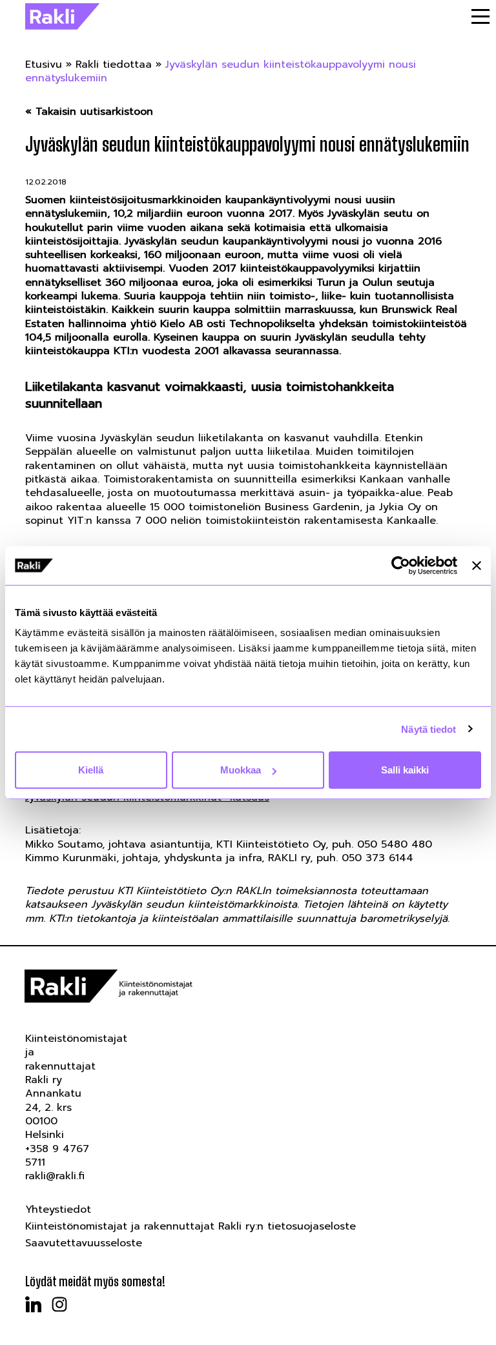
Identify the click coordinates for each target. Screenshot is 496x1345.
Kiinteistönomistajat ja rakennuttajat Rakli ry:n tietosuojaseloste (190, 1226)
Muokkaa (240, 769)
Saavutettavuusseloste (83, 1243)
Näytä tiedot (428, 728)
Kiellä (90, 769)
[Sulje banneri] (476, 565)
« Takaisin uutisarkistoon (89, 112)
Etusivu (43, 64)
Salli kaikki (405, 769)
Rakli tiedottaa (114, 64)
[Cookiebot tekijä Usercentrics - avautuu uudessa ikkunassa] (400, 565)
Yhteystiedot (58, 1209)
